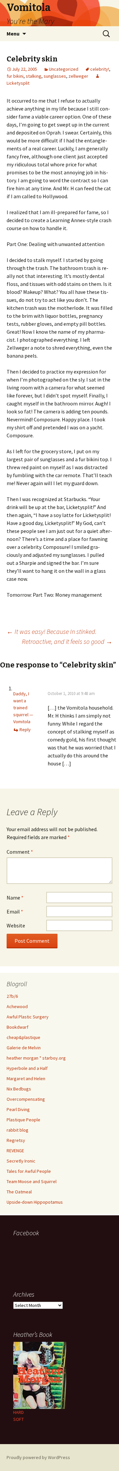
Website (16, 925)
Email (15, 911)
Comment (20, 851)
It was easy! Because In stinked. (52, 631)
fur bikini (15, 76)
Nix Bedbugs (19, 1089)
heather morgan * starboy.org (36, 1058)
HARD (18, 1412)
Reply (25, 730)
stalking (33, 76)
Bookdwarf (17, 1027)
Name (15, 897)
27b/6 (12, 996)
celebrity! (99, 69)
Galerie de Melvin (24, 1048)
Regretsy (16, 1140)
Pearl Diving (18, 1109)
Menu (13, 33)
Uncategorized (63, 69)
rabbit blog (17, 1130)
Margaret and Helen (26, 1079)
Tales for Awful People (29, 1171)
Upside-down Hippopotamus (35, 1202)
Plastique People (23, 1120)
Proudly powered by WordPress (38, 1457)
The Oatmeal (19, 1192)
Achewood (17, 1006)
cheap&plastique (23, 1037)
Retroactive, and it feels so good (67, 641)
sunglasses (55, 76)
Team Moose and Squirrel (32, 1181)
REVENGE (15, 1151)
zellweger (78, 76)
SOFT (18, 1419)
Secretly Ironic (21, 1161)
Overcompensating (26, 1099)
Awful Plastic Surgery (28, 1017)
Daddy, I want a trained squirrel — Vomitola (23, 708)
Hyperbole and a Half (27, 1068)
